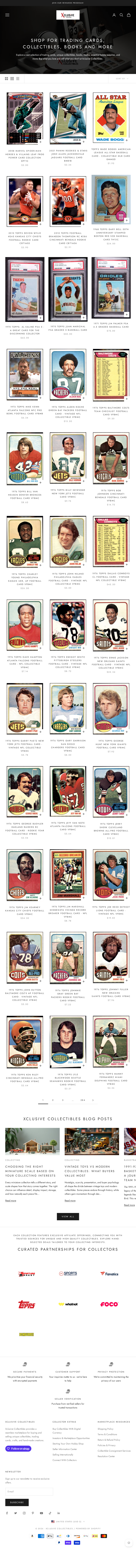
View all (68, 1216)
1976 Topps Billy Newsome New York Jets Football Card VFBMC (68, 493)
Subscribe (17, 1502)
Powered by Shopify (88, 1528)
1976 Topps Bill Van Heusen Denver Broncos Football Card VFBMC (25, 495)
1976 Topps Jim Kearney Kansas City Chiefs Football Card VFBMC (24, 911)
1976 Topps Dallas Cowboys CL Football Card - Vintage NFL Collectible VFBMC (111, 577)
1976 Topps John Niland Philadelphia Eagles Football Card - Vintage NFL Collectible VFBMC (68, 578)
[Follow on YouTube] (41, 1513)
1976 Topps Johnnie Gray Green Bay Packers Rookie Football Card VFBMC (68, 995)
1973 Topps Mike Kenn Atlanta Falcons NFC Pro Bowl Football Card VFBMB (25, 410)
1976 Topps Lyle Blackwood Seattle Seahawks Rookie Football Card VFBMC (68, 1079)
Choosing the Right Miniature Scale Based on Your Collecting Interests (30, 1171)
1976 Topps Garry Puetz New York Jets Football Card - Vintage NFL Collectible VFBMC (24, 745)
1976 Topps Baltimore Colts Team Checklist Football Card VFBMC (111, 411)
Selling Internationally (63, 1454)
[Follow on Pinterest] (32, 1513)
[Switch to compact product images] (17, 78)
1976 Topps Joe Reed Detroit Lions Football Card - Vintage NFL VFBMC (111, 910)
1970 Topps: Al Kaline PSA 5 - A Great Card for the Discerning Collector (24, 330)
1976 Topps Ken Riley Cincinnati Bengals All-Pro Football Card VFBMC (24, 1078)
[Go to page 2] (93, 1100)
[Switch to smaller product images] (12, 78)
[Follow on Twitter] (15, 1513)
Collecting (12, 1160)
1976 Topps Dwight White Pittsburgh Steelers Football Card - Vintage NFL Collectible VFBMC (68, 662)
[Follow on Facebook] (7, 1513)
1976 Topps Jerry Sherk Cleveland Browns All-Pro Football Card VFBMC (111, 829)
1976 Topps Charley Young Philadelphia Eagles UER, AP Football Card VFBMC (25, 579)
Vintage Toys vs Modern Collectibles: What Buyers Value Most (90, 1171)
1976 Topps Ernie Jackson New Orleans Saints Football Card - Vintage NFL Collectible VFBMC (111, 662)
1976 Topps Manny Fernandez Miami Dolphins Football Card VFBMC (111, 1079)
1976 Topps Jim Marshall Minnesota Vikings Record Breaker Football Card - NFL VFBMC (68, 911)
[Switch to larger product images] (6, 78)
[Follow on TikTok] (50, 1513)
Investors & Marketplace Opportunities (71, 1438)
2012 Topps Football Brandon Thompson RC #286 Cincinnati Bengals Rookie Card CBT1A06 (68, 238)
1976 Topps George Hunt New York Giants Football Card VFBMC (111, 744)
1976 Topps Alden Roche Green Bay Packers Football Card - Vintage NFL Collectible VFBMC (68, 412)
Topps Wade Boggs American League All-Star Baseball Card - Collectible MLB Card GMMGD (111, 154)
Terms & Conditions (107, 1434)
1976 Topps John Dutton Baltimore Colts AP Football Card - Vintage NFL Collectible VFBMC (24, 995)
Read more (10, 1200)
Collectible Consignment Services (114, 1450)
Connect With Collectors (65, 1460)
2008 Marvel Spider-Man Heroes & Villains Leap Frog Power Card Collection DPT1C (24, 156)
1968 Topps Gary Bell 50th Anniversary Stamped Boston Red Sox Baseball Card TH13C (111, 234)
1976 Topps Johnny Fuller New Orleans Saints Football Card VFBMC (111, 993)
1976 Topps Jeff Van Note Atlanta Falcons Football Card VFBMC (68, 826)
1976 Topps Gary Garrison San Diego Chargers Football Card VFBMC (68, 745)
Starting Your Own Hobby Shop (68, 1443)
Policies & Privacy (106, 1445)
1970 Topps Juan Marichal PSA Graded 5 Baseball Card (68, 328)
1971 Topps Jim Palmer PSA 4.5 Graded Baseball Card (111, 325)
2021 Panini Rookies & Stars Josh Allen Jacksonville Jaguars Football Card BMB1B (67, 155)
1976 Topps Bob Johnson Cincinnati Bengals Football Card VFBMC (111, 495)
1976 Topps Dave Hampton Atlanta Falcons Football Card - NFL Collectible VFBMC (25, 662)
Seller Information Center (65, 1449)
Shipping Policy (105, 1429)
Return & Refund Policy (109, 1439)
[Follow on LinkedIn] (58, 1513)
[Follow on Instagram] (24, 1513)
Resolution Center (106, 1456)
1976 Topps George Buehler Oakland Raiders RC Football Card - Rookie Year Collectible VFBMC (24, 828)
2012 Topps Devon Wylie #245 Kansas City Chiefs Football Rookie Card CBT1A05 (24, 238)
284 (83, 1100)
